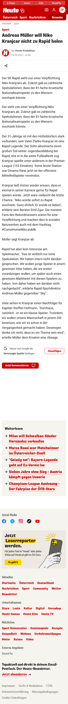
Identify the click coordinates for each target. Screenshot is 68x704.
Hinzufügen (54, 351)
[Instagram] (21, 521)
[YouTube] (37, 521)
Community (40, 588)
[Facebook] (4, 521)
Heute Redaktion (25, 50)
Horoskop (54, 608)
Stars (5, 608)
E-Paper (11, 3)
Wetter (56, 588)
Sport (23, 17)
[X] (12, 521)
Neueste (57, 17)
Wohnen (25, 634)
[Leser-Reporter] (46, 10)
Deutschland (45, 583)
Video (29, 639)
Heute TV (47, 614)
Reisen (18, 639)
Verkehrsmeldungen (47, 634)
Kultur (28, 608)
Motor (6, 639)
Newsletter (9, 594)
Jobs (41, 3)
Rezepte (57, 628)
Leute (16, 608)
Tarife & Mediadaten (30, 686)
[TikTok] (29, 521)
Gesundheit (9, 634)
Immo (27, 3)
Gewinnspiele (39, 628)
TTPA (49, 686)
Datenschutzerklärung (15, 692)
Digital (40, 608)
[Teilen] (6, 65)
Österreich (10, 17)
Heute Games (11, 614)
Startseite (6, 23)
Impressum (8, 686)
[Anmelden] (54, 10)
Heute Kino (30, 614)
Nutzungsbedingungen (45, 692)
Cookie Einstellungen (14, 698)
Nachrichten (10, 588)
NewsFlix (56, 3)
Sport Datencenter (14, 628)
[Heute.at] (11, 10)
